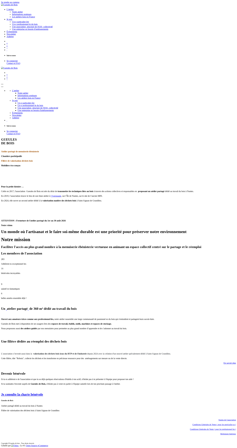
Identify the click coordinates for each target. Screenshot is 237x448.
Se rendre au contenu (10, 2)
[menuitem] (10, 9)
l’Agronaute (56, 196)
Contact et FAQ (13, 63)
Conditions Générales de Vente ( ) (214, 425)
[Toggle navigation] (2, 84)
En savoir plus (230, 363)
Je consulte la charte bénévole (22, 394)
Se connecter (12, 61)
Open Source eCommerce (37, 445)
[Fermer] (2, 86)
